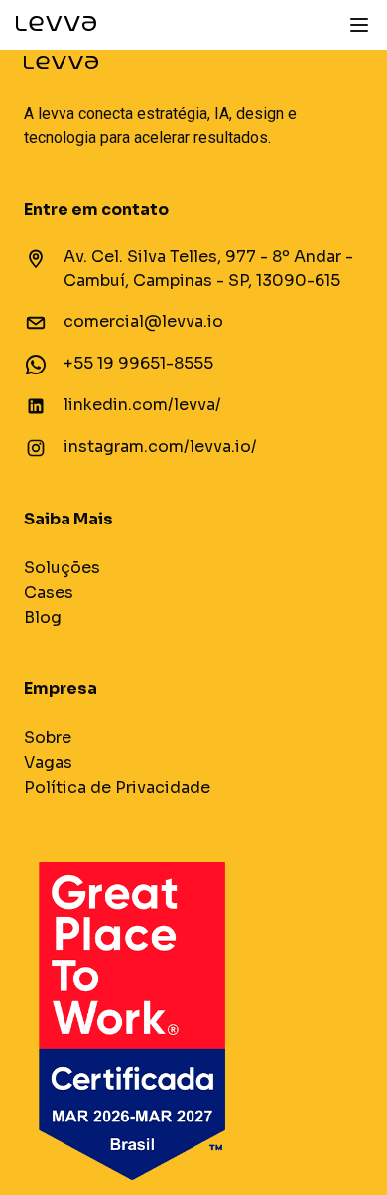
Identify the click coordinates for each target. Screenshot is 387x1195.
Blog (43, 617)
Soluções (62, 567)
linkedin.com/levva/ (142, 404)
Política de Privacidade (117, 787)
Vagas (48, 762)
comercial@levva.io (143, 321)
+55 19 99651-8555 (138, 363)
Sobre (47, 737)
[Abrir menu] (359, 25)
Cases (48, 592)
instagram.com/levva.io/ (160, 446)
